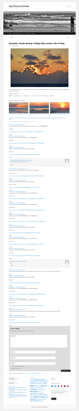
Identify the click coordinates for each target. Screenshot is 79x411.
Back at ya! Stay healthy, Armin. (15, 160)
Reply (10, 134)
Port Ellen (32, 397)
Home (10, 33)
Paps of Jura (33, 395)
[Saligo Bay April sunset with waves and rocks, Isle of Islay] (39, 107)
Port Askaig (38, 394)
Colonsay (44, 382)
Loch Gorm (36, 387)
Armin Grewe (60, 117)
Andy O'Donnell (11, 191)
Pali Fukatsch (11, 136)
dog (30, 383)
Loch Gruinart (40, 387)
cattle (41, 382)
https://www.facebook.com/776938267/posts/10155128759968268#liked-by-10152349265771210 (27, 198)
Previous (11, 37)
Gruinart (45, 383)
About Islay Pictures (16, 33)
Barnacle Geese (42, 379)
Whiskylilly (10, 275)
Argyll (34, 379)
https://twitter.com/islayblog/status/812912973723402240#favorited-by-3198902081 (24, 282)
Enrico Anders (12, 261)
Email (13, 357)
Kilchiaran (38, 386)
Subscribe (53, 398)
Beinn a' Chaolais (32, 380)
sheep (46, 399)
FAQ (22, 33)
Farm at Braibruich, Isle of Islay (14, 394)
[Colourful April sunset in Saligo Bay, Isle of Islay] (18, 107)
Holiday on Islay (11, 309)
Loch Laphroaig (39, 389)
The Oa (39, 400)
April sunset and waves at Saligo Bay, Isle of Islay (59, 114)
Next (69, 37)
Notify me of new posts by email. (17, 368)
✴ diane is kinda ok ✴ (12, 168)
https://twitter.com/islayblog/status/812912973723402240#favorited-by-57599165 (24, 154)
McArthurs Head (39, 391)
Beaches (18, 117)
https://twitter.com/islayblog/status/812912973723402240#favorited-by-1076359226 (24, 322)
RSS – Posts (54, 379)
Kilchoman (43, 386)
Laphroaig (32, 387)
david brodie (11, 147)
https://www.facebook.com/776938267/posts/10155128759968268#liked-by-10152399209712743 (27, 221)
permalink (10, 118)
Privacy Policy (27, 33)
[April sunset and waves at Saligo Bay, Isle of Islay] (60, 107)
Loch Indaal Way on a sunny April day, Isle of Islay (18, 389)
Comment (13, 336)
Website (12, 363)
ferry (32, 383)
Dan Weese (11, 124)
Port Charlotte (44, 394)
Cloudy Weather (22, 117)
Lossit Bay (44, 389)
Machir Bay (33, 391)
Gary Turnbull (11, 225)
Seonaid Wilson (11, 202)
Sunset (35, 117)
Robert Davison (11, 298)
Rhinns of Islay (47, 117)
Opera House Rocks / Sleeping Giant (37, 393)
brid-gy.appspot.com (26, 161)
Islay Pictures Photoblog (19, 6)
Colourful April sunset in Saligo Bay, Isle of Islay (17, 114)
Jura (35, 386)
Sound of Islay (33, 401)
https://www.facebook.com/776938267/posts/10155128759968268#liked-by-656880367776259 (26, 305)
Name (13, 352)
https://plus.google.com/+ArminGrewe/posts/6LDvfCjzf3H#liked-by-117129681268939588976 (26, 131)
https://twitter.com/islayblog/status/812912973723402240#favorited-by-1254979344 (24, 232)
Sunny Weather (31, 117)
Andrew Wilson (11, 214)
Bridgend (41, 380)
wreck (42, 400)
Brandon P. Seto (11, 269)
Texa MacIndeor (11, 287)
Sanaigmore (42, 399)
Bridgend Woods (45, 380)
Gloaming (41, 383)
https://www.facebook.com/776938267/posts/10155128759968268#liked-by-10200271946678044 (27, 294)
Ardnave (31, 379)
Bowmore (38, 380)
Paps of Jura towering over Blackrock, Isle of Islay (18, 392)
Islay (44, 117)
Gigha (39, 383)
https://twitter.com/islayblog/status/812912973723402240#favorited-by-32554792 (24, 187)
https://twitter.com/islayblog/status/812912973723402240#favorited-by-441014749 (24, 255)
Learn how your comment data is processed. (32, 373)
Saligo (52, 117)
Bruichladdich (32, 382)
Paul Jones (10, 237)
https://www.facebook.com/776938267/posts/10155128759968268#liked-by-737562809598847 (26, 143)
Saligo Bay (55, 117)
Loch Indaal (33, 389)
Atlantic (42, 117)
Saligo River (38, 399)
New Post (27, 117)
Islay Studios (11, 248)
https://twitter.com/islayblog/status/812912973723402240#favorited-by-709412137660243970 (26, 175)
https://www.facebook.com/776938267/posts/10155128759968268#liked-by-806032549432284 (26, 210)
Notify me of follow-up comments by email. (18, 366)
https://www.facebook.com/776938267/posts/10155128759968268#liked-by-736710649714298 (26, 244)
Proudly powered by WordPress (42, 406)
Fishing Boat (36, 383)
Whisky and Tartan (12, 180)
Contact (33, 33)
